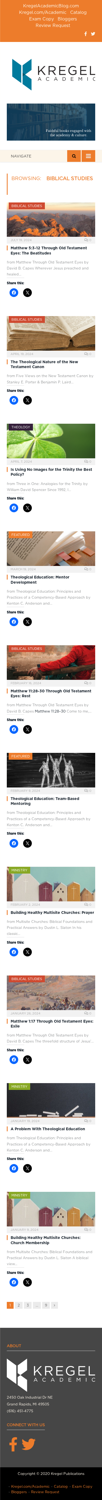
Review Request (53, 25)
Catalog (78, 12)
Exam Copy (41, 19)
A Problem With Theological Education (48, 1129)
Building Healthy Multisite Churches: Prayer (52, 912)
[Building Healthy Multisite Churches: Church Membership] (51, 1211)
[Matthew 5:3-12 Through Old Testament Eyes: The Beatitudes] (51, 221)
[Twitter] (93, 34)
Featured (20, 535)
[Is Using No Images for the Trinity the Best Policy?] (51, 443)
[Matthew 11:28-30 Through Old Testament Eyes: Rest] (51, 664)
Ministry (19, 870)
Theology (20, 427)
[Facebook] (85, 34)
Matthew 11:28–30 (50, 711)
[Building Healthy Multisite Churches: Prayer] (51, 886)
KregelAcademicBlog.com (51, 5)
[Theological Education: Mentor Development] (51, 550)
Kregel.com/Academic (42, 12)
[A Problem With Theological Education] (51, 1102)
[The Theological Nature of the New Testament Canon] (51, 335)
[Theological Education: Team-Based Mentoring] (51, 772)
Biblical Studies (26, 206)
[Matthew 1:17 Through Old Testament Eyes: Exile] (51, 994)
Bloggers (67, 19)
